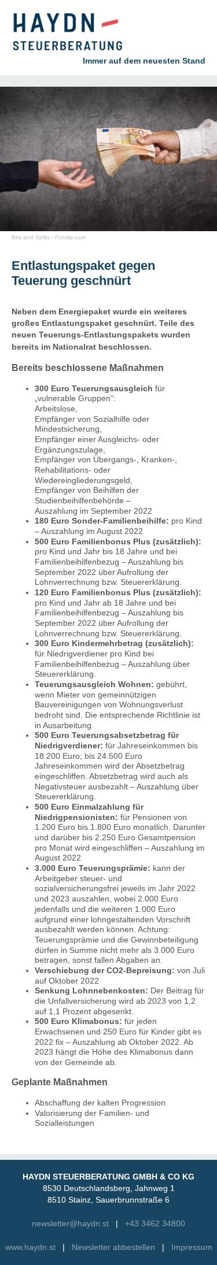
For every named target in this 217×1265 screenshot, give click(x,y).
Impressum (191, 1247)
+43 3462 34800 (155, 1223)
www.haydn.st (30, 1247)
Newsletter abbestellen (113, 1247)
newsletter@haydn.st (70, 1223)
